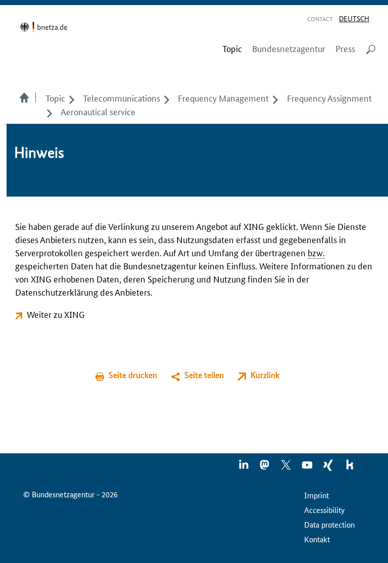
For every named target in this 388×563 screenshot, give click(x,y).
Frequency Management (223, 97)
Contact (320, 18)
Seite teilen (204, 374)
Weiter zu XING (56, 314)
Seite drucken (133, 374)
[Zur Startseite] (45, 27)
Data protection (329, 524)
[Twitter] (286, 468)
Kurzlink (265, 374)
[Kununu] (350, 468)
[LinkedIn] (244, 468)
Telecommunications (121, 97)
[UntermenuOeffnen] (71, 97)
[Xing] (329, 468)
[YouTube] (307, 468)
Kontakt (317, 539)
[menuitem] (232, 48)
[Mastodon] (265, 468)
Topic (55, 97)
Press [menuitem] (345, 48)
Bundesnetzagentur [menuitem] (288, 48)
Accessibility (324, 509)
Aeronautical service (98, 111)
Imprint (316, 495)
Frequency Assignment (329, 97)
